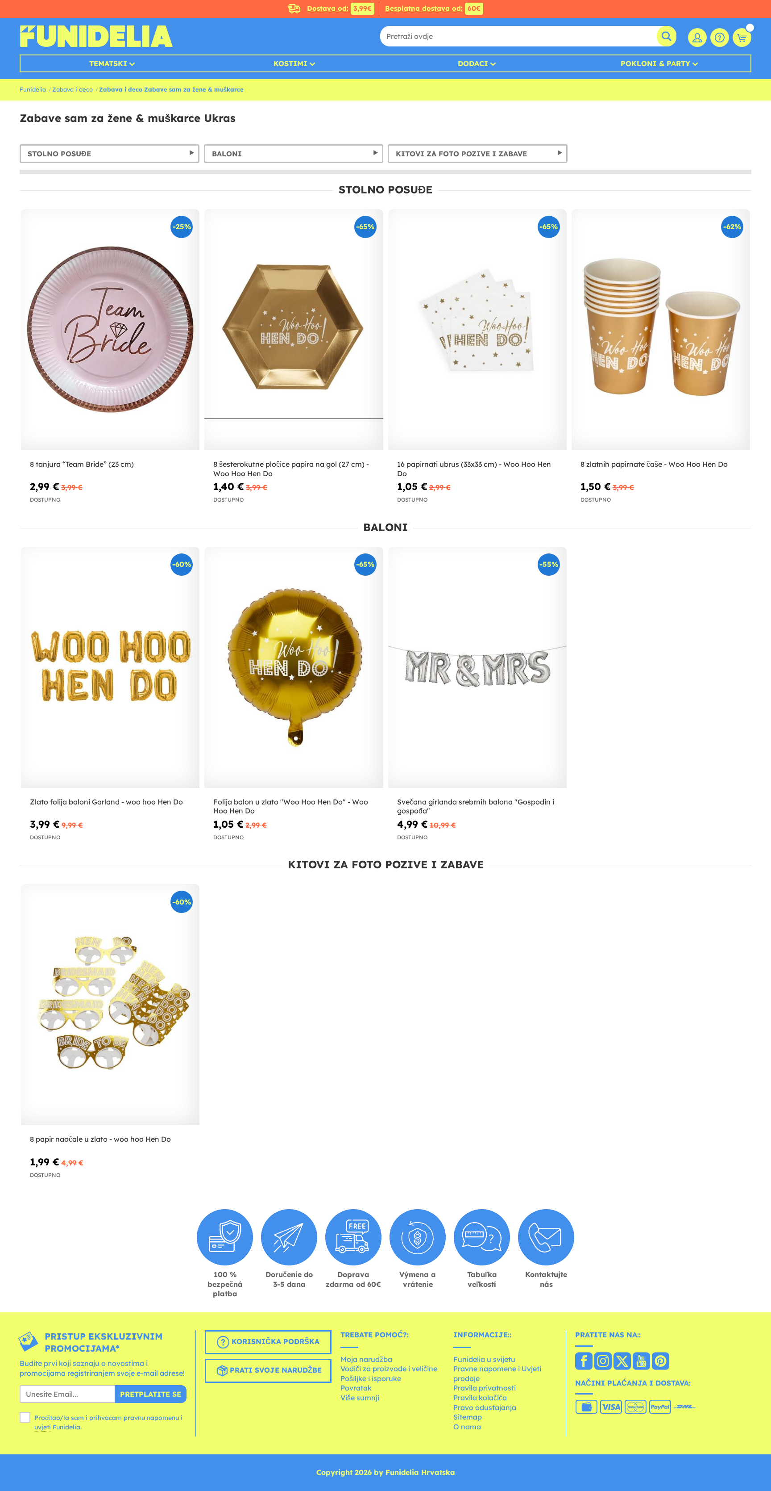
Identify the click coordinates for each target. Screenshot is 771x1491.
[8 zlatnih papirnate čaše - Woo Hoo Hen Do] (661, 330)
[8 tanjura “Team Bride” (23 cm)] (110, 330)
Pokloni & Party (655, 63)
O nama (467, 1426)
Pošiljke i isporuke (370, 1378)
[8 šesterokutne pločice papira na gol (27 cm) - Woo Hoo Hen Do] (293, 330)
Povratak (356, 1387)
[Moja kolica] (742, 37)
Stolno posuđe (59, 153)
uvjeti (42, 1427)
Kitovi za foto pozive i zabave (461, 153)
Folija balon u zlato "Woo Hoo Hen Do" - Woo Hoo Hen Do (290, 806)
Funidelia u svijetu (484, 1359)
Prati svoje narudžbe (275, 1369)
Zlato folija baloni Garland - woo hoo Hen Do (106, 801)
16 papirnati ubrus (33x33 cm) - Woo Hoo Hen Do (474, 469)
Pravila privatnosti (484, 1387)
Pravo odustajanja (484, 1407)
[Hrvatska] (584, 1362)
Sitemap (467, 1416)
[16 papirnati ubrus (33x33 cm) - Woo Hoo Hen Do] (477, 330)
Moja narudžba (366, 1359)
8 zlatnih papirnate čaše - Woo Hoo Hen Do (654, 464)
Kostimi (290, 63)
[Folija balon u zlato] (293, 667)
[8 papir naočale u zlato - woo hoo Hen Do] (110, 1005)
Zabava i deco (72, 89)
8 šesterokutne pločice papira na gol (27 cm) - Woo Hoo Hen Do (291, 469)
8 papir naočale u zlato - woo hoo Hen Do (100, 1139)
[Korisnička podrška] (719, 37)
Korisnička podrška (274, 1341)
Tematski (108, 63)
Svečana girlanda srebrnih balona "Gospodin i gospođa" (475, 806)
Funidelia (33, 89)
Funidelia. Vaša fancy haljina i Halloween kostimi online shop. (96, 36)
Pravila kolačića (480, 1397)
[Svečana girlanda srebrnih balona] (477, 667)
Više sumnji (359, 1397)
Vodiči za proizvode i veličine (388, 1368)
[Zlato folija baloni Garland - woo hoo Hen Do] (110, 667)
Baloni (227, 153)
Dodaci (473, 63)
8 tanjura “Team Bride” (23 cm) (82, 464)
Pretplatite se (150, 1394)
